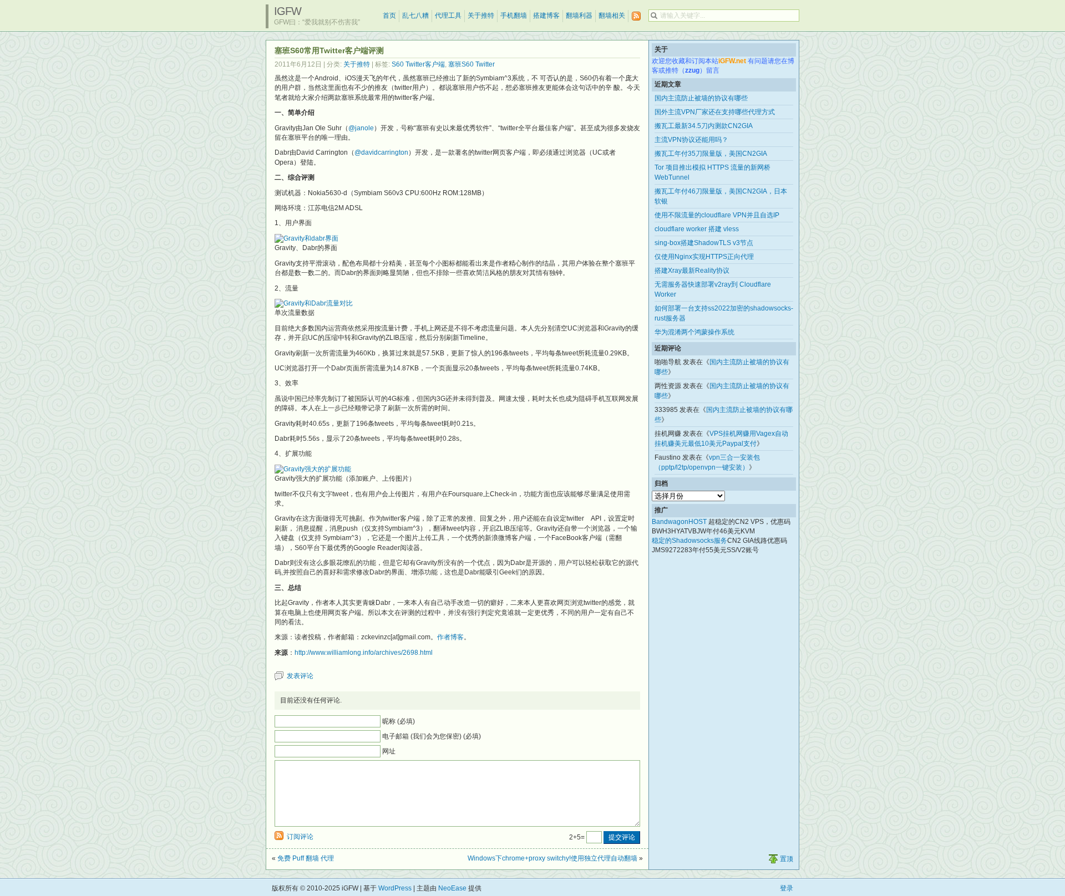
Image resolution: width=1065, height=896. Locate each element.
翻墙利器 (579, 15)
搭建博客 (546, 15)
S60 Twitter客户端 (418, 64)
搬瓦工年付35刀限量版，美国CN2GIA (711, 153)
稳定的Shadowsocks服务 (689, 540)
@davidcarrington (381, 152)
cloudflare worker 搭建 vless (697, 229)
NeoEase (452, 888)
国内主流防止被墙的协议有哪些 (701, 98)
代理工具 (448, 15)
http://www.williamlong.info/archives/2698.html (364, 652)
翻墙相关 (612, 15)
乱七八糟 (415, 15)
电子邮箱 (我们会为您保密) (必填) (431, 736)
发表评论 (300, 676)
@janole (361, 128)
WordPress (395, 888)
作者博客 (450, 637)
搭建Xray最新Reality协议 (692, 270)
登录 (786, 888)
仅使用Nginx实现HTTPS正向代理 (704, 257)
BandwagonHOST (679, 522)
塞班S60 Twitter (471, 64)
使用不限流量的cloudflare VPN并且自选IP (717, 215)
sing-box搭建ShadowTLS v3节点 (704, 243)
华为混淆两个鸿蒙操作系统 (694, 332)
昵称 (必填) (398, 721)
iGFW (287, 11)
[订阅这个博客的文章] (636, 16)
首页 (389, 15)
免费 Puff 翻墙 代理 (305, 858)
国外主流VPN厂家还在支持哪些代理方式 (715, 112)
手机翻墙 (513, 15)
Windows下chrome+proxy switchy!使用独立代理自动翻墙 (552, 858)
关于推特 (481, 15)
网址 (388, 751)
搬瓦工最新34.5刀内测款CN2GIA (704, 126)
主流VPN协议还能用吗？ (691, 140)
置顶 (786, 859)
